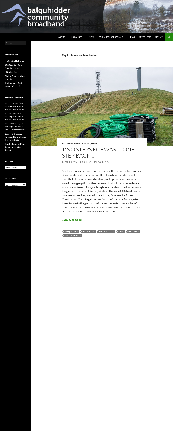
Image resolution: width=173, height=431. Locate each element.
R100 (16, 140)
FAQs (132, 37)
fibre (121, 232)
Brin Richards (11, 144)
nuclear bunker (73, 236)
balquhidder (71, 232)
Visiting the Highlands (14, 60)
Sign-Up (159, 37)
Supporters (145, 37)
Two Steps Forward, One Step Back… (98, 152)
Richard (86, 162)
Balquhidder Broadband (111, 37)
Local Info (76, 37)
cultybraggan (106, 232)
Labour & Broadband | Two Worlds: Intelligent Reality (15, 137)
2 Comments (102, 162)
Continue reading (73, 219)
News (91, 37)
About (61, 37)
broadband (88, 232)
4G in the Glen (11, 72)
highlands (133, 232)
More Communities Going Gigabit (15, 147)
